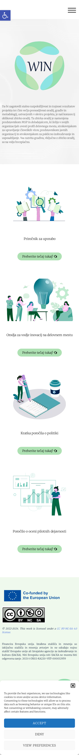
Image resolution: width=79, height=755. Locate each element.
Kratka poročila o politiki (39, 433)
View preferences (39, 745)
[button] (5, 15)
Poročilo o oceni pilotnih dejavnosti (39, 531)
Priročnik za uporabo (40, 239)
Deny (39, 734)
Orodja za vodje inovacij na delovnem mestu (39, 335)
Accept (39, 723)
